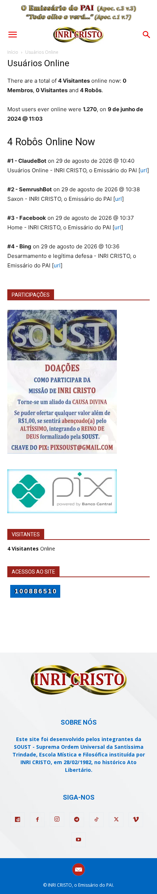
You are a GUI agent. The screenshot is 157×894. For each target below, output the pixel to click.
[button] (12, 35)
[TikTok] (96, 819)
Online (31, 548)
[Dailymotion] (17, 819)
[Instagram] (57, 819)
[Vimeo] (136, 819)
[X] (116, 819)
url (143, 170)
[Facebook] (37, 819)
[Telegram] (76, 819)
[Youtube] (78, 840)
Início (12, 52)
